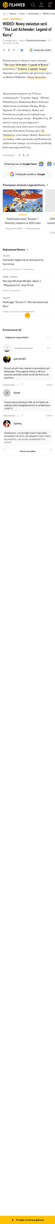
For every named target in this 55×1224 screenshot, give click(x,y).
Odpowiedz (9, 385)
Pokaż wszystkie (27, 451)
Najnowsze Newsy (14, 249)
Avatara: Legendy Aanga (32, 69)
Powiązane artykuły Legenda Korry (24, 185)
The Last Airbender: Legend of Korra (26, 65)
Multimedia (33, 13)
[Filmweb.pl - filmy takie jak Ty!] (14, 5)
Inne (6, 276)
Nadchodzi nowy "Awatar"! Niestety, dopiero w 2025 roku (23, 221)
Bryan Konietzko (37, 77)
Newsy (13, 13)
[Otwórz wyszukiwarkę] (33, 5)
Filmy (22, 13)
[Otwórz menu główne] (49, 5)
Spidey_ (18, 423)
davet (17, 392)
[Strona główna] (4, 13)
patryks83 (20, 358)
